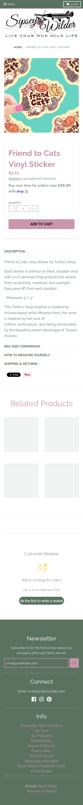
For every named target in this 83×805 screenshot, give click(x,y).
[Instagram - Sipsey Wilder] (41, 699)
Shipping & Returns (20, 364)
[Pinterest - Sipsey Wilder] (49, 699)
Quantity (15, 202)
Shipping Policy (41, 740)
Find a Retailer (41, 771)
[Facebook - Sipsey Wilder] (33, 699)
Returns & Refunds (41, 746)
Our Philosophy (41, 736)
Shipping (15, 178)
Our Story (42, 730)
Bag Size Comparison (22, 346)
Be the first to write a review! (41, 600)
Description (14, 251)
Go (74, 663)
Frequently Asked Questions (41, 725)
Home (18, 47)
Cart (74, 4)
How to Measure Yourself (27, 355)
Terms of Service (41, 756)
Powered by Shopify (41, 791)
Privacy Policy (41, 751)
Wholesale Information (42, 761)
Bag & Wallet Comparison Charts (41, 766)
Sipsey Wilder (48, 786)
